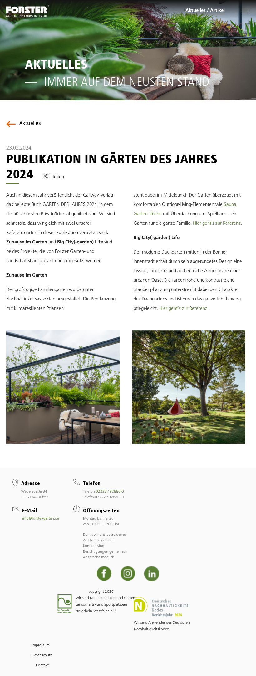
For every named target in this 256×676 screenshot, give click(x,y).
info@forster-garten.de (40, 518)
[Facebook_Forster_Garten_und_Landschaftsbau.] (104, 573)
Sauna (230, 204)
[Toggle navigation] (244, 11)
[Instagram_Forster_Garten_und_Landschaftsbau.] (128, 573)
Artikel (217, 10)
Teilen (58, 177)
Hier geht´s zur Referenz (217, 223)
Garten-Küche (148, 214)
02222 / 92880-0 (110, 491)
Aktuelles (195, 10)
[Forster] (27, 11)
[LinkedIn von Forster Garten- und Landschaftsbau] (151, 573)
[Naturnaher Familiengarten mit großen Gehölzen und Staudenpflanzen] (188, 386)
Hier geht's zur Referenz (183, 308)
